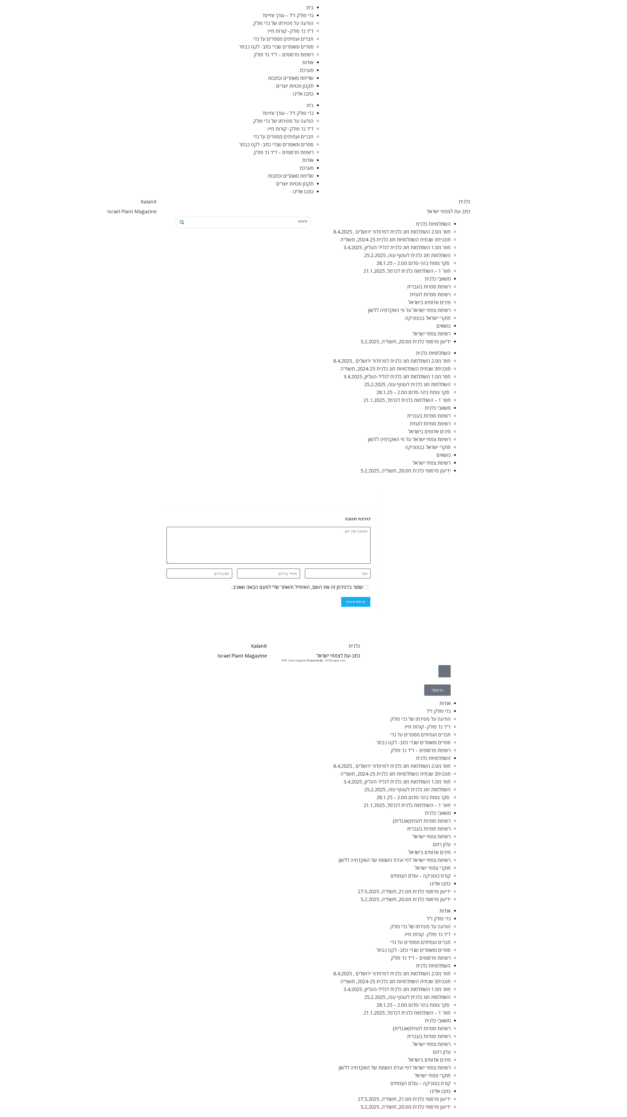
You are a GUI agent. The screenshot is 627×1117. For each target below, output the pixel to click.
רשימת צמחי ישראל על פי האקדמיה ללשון (409, 310)
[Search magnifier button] (181, 222)
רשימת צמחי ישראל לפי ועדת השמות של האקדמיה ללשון (394, 860)
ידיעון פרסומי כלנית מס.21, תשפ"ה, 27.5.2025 (404, 891)
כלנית (464, 201)
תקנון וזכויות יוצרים (295, 86)
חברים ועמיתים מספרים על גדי (283, 39)
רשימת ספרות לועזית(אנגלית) (422, 821)
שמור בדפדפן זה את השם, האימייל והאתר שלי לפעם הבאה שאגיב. (297, 587)
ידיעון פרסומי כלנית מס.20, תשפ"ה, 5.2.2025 (406, 341)
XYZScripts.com (335, 660)
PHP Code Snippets (293, 660)
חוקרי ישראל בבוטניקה (428, 318)
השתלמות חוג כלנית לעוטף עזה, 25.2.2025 (407, 255)
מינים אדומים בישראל (429, 302)
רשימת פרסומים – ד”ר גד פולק (283, 54)
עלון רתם (442, 844)
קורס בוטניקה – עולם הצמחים (420, 875)
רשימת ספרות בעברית (429, 286)
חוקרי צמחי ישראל (432, 868)
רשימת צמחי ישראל (431, 333)
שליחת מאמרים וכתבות (291, 78)
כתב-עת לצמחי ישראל (448, 211)
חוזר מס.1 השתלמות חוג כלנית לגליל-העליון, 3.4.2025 (397, 247)
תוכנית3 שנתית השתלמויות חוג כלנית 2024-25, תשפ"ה (395, 239)
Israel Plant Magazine (132, 211)
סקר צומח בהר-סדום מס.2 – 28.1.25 (413, 263)
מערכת (307, 70)
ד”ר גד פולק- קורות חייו (290, 31)
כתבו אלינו (303, 93)
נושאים (443, 326)
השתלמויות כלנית (433, 224)
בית (310, 7)
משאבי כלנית (438, 278)
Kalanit (149, 201)
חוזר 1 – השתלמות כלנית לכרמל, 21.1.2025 (407, 271)
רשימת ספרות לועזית (430, 294)
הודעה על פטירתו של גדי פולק (283, 23)
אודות (308, 62)
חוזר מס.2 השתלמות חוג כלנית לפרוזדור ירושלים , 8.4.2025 (392, 231)
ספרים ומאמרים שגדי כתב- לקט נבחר (276, 46)
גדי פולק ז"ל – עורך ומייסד (288, 15)
